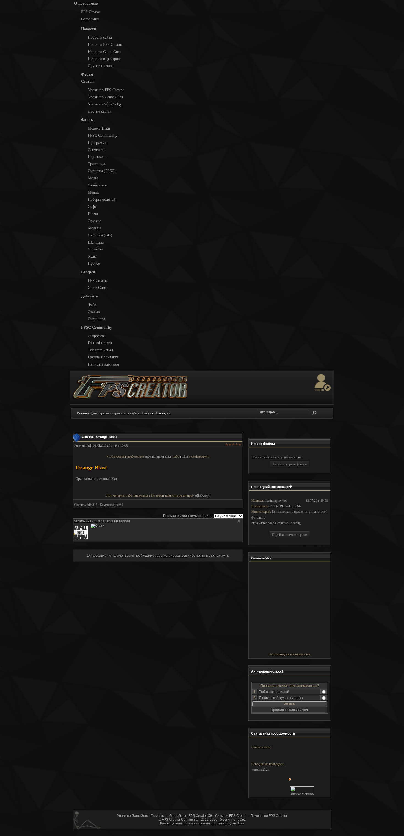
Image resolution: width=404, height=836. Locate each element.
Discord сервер (100, 343)
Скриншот (96, 319)
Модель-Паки (99, 128)
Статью (94, 312)
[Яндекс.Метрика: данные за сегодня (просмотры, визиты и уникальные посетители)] (302, 790)
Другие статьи (100, 111)
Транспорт (96, 163)
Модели (94, 228)
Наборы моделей (101, 199)
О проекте (96, 336)
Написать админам (103, 364)
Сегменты (96, 149)
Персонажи (97, 156)
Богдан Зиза (234, 823)
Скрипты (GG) (100, 235)
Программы (97, 142)
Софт (92, 206)
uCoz (242, 819)
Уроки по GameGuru (132, 816)
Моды (93, 178)
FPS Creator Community (180, 819)
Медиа (93, 192)
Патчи (93, 213)
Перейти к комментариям (289, 535)
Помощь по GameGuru (168, 816)
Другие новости (101, 65)
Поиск (314, 413)
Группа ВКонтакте (103, 357)
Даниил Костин (210, 823)
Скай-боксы (97, 185)
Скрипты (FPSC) (102, 171)
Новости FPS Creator (105, 44)
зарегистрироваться (113, 413)
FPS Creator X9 (200, 816)
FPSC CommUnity (102, 135)
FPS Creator (90, 12)
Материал (122, 521)
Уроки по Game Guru (105, 97)
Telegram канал (100, 350)
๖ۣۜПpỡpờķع (202, 495)
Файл (92, 304)
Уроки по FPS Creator (106, 90)
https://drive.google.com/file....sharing (276, 523)
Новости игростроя (104, 58)
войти (142, 413)
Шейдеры (96, 242)
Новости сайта (100, 37)
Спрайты (95, 249)
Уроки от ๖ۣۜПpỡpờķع (104, 104)
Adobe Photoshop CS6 (285, 506)
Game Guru (90, 19)
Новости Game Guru (104, 51)
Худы (92, 256)
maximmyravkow (276, 501)
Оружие (94, 221)
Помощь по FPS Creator (268, 816)
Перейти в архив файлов (290, 464)
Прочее (94, 263)
